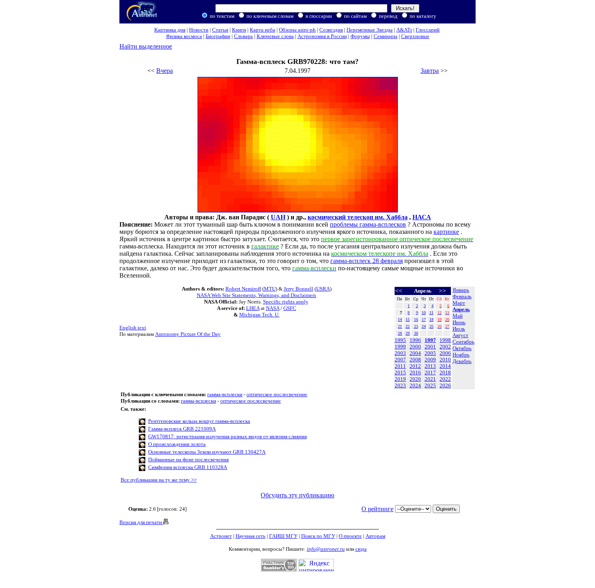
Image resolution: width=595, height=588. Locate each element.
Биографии (218, 36)
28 (400, 333)
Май (458, 316)
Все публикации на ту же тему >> (159, 480)
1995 (400, 340)
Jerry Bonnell (298, 289)
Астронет (221, 536)
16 (416, 319)
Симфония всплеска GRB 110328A (187, 467)
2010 (445, 360)
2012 (415, 366)
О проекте (350, 536)
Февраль (462, 296)
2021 (430, 379)
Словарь (243, 36)
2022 (445, 379)
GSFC (289, 308)
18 (431, 319)
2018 (445, 372)
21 (400, 326)
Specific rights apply (285, 302)
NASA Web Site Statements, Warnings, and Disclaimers (256, 295)
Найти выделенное (145, 46)
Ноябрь (461, 355)
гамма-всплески (224, 394)
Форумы (360, 36)
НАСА (421, 217)
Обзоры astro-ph (297, 30)
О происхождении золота (177, 444)
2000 (415, 347)
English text (132, 328)
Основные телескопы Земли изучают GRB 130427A (207, 452)
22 (408, 326)
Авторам (375, 536)
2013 (430, 366)
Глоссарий (428, 30)
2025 (430, 385)
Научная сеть (251, 536)
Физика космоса (184, 36)
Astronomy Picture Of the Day (188, 334)
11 (431, 312)
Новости (198, 30)
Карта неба (262, 30)
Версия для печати (141, 522)
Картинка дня (169, 30)
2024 (415, 385)
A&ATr (404, 30)
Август (460, 335)
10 (424, 312)
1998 (445, 340)
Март (459, 303)
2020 (415, 379)
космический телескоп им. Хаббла (358, 217)
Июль (459, 329)
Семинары (385, 36)
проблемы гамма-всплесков (368, 224)
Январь (461, 290)
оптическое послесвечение (276, 394)
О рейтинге (377, 508)
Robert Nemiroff (243, 289)
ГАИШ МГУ (283, 536)
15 (408, 319)
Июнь (459, 322)
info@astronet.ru (326, 549)
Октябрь (462, 348)
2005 (430, 353)
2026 (445, 385)
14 (400, 319)
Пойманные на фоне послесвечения (188, 459)
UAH (278, 217)
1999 (400, 347)
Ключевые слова (275, 36)
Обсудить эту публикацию (297, 495)
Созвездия (331, 30)
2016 (415, 372)
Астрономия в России (322, 36)
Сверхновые (415, 36)
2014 (445, 366)
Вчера (164, 70)
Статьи (220, 30)
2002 (445, 347)
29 (408, 333)
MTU (270, 289)
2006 (445, 353)
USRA (323, 289)
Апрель (461, 309)
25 (431, 326)
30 (416, 333)
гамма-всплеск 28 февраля (366, 260)
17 (424, 319)
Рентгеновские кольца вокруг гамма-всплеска (199, 421)
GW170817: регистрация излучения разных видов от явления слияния (227, 436)
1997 (430, 340)
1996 (415, 340)
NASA (272, 308)
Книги (239, 30)
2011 (400, 366)
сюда (361, 549)
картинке (446, 231)
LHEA (252, 308)
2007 (400, 360)
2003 (400, 353)
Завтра (430, 70)
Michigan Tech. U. (259, 315)
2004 (415, 353)
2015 (400, 372)
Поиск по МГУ (318, 536)
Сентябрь (463, 342)
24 (424, 326)
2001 (430, 347)
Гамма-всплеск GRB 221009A (182, 429)
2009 (430, 360)
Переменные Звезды (369, 30)
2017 (430, 372)
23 (416, 326)
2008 (415, 360)
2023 (400, 385)
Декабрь (462, 361)
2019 (400, 379)
